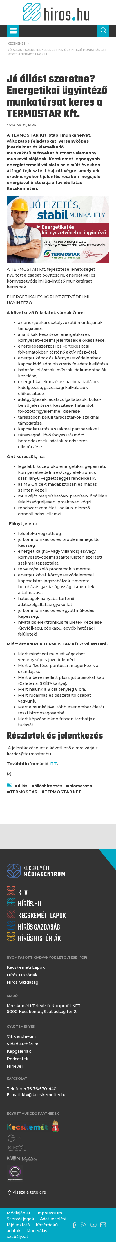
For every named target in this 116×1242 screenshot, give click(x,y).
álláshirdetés (48, 785)
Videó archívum (22, 1044)
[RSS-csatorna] (85, 1224)
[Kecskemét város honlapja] (33, 1126)
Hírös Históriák (22, 974)
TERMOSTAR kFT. (63, 791)
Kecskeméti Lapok (26, 967)
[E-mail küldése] (104, 1224)
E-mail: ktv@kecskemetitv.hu (36, 1094)
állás (22, 785)
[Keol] (16, 1148)
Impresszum (49, 1213)
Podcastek (17, 1058)
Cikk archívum (21, 1036)
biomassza (80, 785)
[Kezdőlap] (57, 12)
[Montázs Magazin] (22, 1159)
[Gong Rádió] (15, 1138)
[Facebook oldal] (76, 1224)
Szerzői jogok (20, 1218)
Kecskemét (17, 43)
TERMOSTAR (23, 791)
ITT (52, 763)
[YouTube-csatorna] (95, 1224)
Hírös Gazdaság (22, 982)
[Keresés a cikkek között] (103, 31)
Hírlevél (15, 1066)
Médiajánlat (18, 1213)
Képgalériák (19, 1051)
